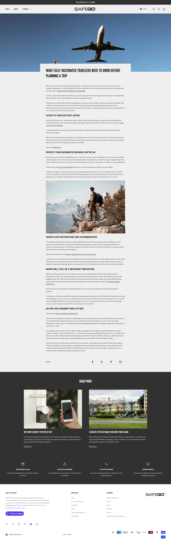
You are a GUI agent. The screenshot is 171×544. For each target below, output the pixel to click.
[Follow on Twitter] (13, 524)
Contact (26, 9)
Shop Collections (113, 498)
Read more (28, 446)
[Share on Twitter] (101, 361)
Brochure (74, 505)
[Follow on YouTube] (31, 524)
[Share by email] (120, 361)
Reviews (109, 509)
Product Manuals (77, 501)
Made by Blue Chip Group (116, 516)
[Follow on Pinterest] (25, 524)
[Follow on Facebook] (7, 524)
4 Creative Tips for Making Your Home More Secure (108, 432)
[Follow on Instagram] (19, 524)
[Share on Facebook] (92, 361)
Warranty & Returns (78, 512)
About (16, 9)
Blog (72, 498)
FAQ (72, 509)
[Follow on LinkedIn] (37, 524)
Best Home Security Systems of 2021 (38, 432)
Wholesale (75, 516)
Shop (7, 9)
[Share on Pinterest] (111, 361)
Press (108, 505)
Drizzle (109, 512)
